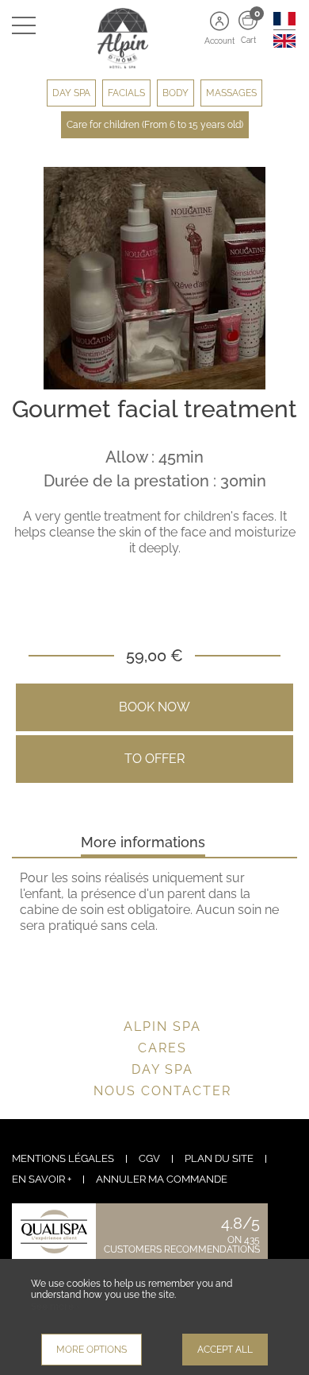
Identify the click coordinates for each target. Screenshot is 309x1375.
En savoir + (41, 1179)
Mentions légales (63, 1158)
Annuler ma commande (161, 1179)
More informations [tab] (143, 842)
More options (91, 1349)
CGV (149, 1158)
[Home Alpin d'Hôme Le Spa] (154, 37)
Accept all (225, 1349)
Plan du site (219, 1158)
